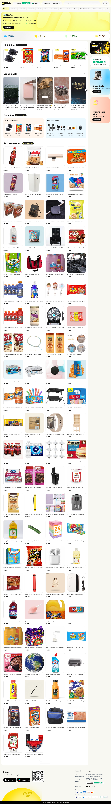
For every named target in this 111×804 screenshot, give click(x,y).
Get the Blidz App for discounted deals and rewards (55, 802)
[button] (11, 58)
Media (75, 8)
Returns (77, 781)
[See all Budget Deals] (41, 120)
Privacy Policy (78, 784)
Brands (39, 8)
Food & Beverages (65, 8)
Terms (76, 774)
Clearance (31, 8)
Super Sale (22, 8)
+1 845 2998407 (98, 776)
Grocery (13, 8)
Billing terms (78, 786)
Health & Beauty (84, 8)
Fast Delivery (53, 8)
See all (83, 74)
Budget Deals (12, 120)
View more (43, 762)
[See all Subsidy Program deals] (84, 120)
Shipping (77, 779)
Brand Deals (54, 120)
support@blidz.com (98, 774)
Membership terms (79, 776)
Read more (8, 27)
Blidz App (55, 3)
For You (5, 8)
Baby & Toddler (97, 8)
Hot (45, 8)
